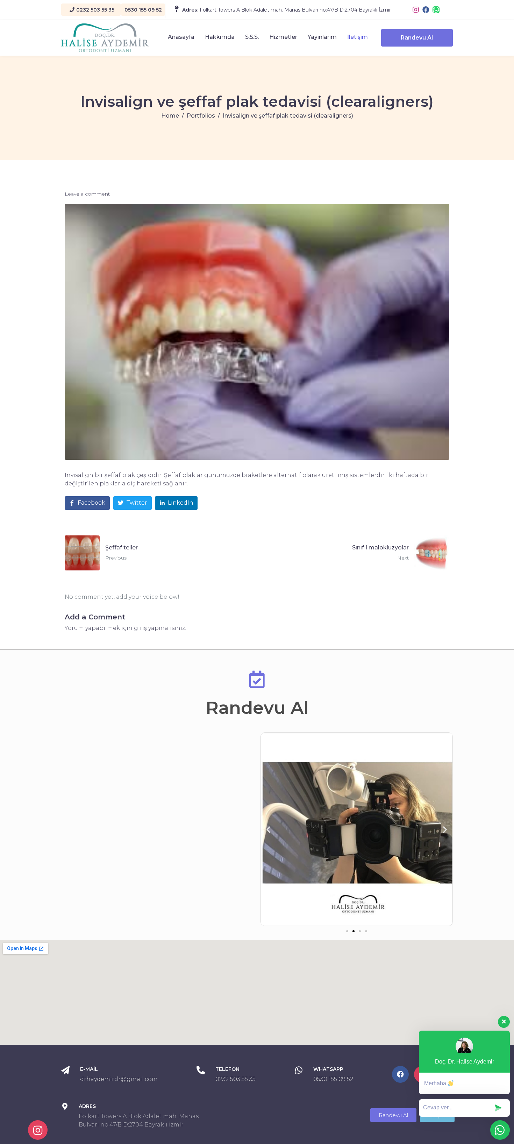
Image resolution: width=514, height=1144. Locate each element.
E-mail (89, 1069)
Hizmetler (283, 37)
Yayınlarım (322, 37)
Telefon (227, 1069)
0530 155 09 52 (333, 1079)
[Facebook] (425, 9)
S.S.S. (252, 37)
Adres (87, 1106)
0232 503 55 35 (235, 1079)
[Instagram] (415, 9)
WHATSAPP (328, 1069)
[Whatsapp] (436, 9)
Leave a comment (87, 194)
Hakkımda (220, 37)
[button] (347, 931)
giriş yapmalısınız (159, 628)
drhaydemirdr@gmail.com (119, 1079)
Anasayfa (181, 37)
